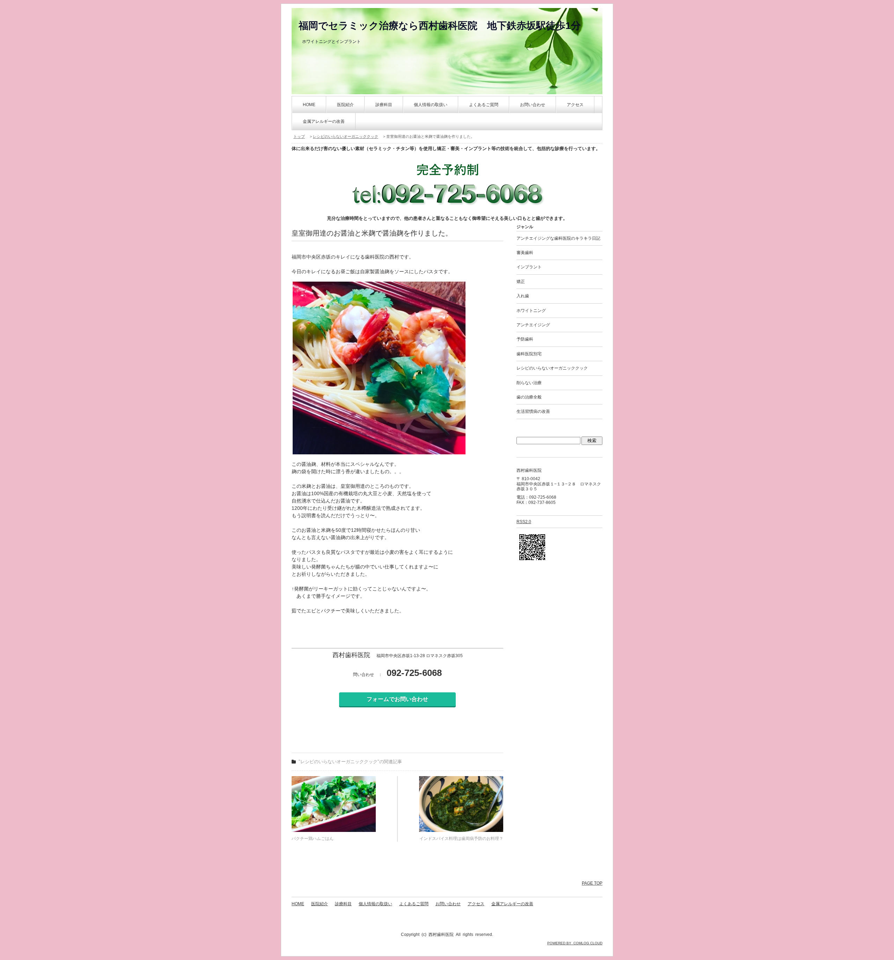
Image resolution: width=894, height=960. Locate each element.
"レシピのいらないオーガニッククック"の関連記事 (350, 761)
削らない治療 (529, 382)
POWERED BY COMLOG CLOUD (574, 943)
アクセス (575, 104)
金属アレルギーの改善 (324, 121)
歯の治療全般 (529, 397)
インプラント (529, 267)
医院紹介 (345, 104)
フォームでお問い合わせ (397, 699)
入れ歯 (522, 295)
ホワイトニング (531, 310)
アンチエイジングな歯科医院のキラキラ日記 (558, 238)
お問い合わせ (532, 104)
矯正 (520, 281)
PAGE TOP (592, 883)
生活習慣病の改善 (533, 411)
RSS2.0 (523, 521)
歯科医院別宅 (529, 353)
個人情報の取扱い (430, 104)
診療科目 (383, 104)
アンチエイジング (533, 324)
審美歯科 (524, 252)
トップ (299, 136)
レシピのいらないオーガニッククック (345, 136)
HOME (309, 104)
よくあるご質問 (483, 104)
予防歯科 (524, 339)
